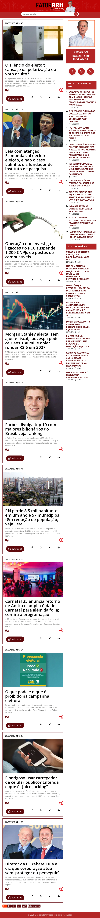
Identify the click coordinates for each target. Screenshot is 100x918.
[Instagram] (81, 71)
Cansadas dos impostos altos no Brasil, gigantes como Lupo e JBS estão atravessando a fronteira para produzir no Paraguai (82, 98)
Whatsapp (17, 98)
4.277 (24, 906)
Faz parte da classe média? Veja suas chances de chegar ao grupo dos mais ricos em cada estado (82, 133)
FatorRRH (50, 9)
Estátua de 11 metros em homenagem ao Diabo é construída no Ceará (83, 234)
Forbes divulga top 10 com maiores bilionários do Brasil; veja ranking (78, 325)
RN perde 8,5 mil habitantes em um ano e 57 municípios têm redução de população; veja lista (78, 341)
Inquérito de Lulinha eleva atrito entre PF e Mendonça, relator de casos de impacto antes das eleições (81, 168)
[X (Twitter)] (90, 71)
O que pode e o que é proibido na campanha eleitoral (77, 375)
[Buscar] (76, 14)
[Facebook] (72, 71)
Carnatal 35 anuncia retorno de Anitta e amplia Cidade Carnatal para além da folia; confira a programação (77, 359)
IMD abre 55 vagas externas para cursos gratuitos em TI (80, 209)
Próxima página (34, 906)
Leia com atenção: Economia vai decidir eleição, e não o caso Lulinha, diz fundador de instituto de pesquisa (77, 272)
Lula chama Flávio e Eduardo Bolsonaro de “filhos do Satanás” (81, 183)
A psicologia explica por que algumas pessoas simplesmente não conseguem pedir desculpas (82, 116)
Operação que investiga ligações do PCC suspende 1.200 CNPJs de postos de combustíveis (78, 290)
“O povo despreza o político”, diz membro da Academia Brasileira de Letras (82, 221)
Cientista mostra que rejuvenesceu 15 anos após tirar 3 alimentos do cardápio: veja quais (81, 196)
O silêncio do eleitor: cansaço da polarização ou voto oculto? (77, 256)
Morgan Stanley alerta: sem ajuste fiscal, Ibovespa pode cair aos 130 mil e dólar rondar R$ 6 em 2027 (78, 309)
